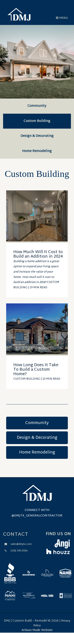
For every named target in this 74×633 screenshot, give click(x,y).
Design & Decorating (37, 136)
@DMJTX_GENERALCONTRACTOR (37, 516)
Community (37, 106)
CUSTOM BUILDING (26, 379)
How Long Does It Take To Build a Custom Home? (35, 369)
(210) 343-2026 (19, 551)
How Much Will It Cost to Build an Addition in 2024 (38, 254)
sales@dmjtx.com (21, 544)
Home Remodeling (37, 151)
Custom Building (37, 121)
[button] (62, 18)
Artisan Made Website (37, 630)
